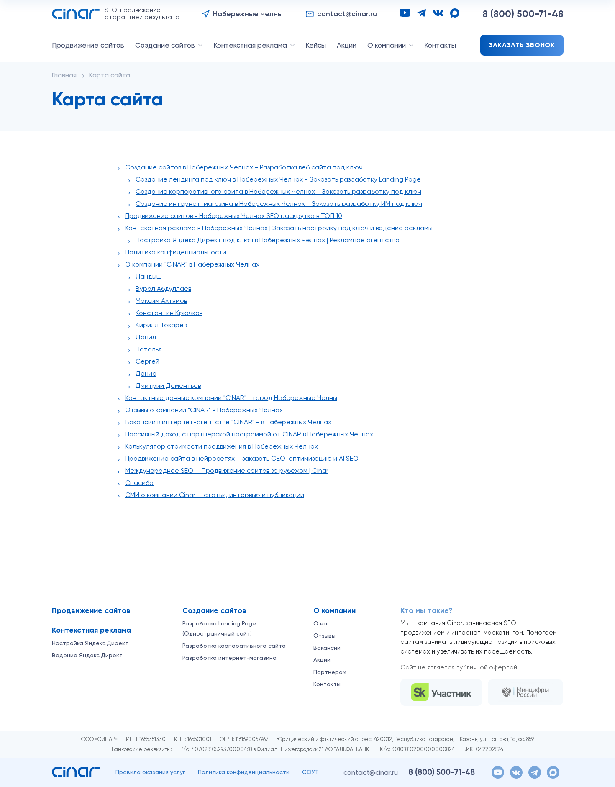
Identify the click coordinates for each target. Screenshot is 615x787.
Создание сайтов (165, 45)
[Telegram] (421, 13)
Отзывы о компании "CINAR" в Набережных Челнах (204, 410)
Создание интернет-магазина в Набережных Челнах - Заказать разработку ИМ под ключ (279, 204)
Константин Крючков (169, 313)
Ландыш (149, 276)
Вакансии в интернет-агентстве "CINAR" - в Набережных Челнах (228, 422)
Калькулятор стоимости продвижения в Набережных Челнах (221, 446)
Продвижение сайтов (88, 45)
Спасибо (139, 483)
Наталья (149, 349)
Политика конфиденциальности (175, 252)
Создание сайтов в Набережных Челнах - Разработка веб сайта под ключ (244, 167)
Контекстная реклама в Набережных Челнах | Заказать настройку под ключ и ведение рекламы (279, 228)
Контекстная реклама (250, 45)
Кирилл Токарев (161, 325)
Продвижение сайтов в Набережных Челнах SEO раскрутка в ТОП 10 (233, 216)
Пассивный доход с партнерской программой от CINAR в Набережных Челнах (249, 434)
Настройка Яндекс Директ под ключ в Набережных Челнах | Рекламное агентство (268, 240)
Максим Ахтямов (161, 301)
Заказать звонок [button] (522, 45)
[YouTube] (405, 13)
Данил (146, 337)
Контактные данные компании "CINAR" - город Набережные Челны (231, 398)
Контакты (440, 45)
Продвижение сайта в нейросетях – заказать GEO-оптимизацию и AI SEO (242, 458)
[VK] (438, 13)
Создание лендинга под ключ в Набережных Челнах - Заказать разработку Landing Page (278, 179)
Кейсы (315, 45)
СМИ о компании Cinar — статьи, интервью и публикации (214, 495)
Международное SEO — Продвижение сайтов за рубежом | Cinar (226, 470)
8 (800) (523, 14)
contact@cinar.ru (370, 772)
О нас (322, 623)
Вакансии (327, 647)
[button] (242, 14)
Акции (346, 45)
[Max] (454, 13)
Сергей (147, 361)
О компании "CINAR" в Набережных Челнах (192, 264)
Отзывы (324, 635)
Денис (146, 373)
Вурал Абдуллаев (163, 288)
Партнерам (329, 672)
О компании (386, 45)
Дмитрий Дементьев (168, 386)
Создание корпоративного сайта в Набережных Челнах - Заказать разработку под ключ (278, 191)
